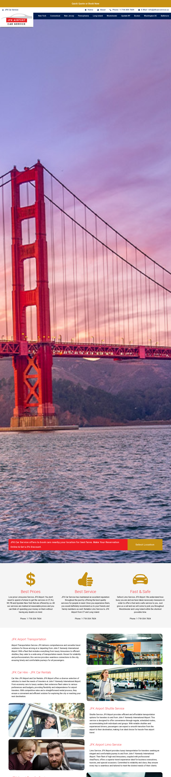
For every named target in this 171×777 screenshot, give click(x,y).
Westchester (112, 16)
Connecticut (55, 16)
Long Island (98, 16)
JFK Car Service (11, 10)
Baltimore (165, 16)
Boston (137, 16)
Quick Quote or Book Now (85, 3)
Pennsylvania (83, 16)
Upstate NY (125, 16)
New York (42, 16)
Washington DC (150, 16)
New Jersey (69, 16)
